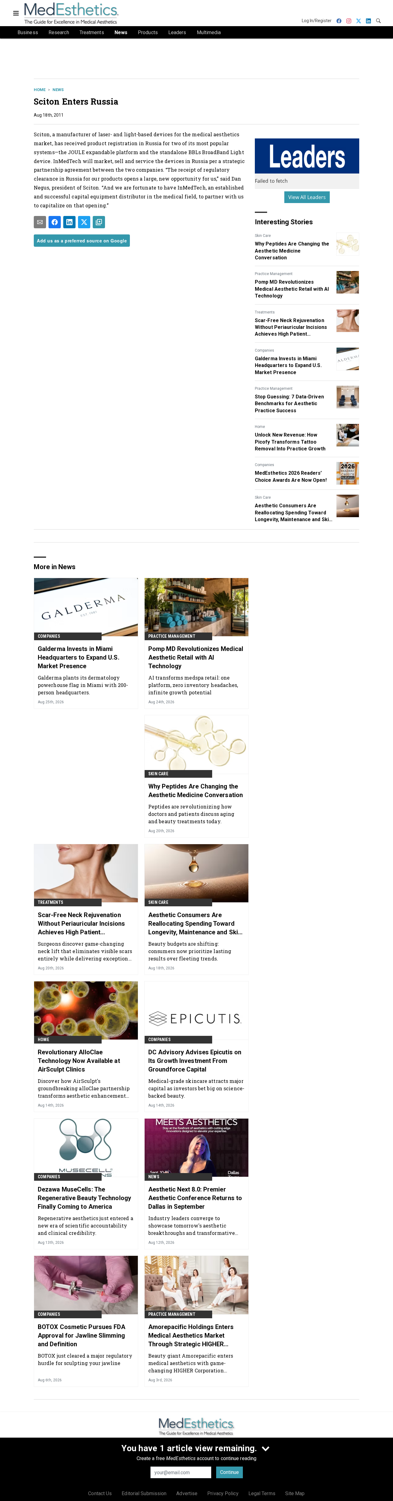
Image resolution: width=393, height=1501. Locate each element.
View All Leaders (307, 197)
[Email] (40, 222)
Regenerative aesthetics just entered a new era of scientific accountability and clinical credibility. (85, 1225)
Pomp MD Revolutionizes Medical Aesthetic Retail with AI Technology (292, 289)
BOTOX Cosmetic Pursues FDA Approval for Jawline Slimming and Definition (82, 1335)
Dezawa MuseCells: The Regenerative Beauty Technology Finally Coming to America (84, 1198)
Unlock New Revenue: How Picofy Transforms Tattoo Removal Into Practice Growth (290, 442)
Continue (229, 1472)
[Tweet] (84, 222)
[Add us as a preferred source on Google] (99, 222)
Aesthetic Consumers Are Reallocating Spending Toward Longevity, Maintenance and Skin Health (293, 513)
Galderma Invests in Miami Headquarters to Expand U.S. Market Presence (288, 365)
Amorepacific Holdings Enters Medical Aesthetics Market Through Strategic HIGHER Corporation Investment (191, 1335)
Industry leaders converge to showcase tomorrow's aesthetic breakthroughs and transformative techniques (191, 1225)
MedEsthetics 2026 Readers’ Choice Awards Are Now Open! (291, 476)
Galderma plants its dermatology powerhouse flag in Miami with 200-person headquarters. (83, 685)
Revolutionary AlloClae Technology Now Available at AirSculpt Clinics (79, 1060)
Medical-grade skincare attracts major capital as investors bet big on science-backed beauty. (196, 1088)
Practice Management (274, 274)
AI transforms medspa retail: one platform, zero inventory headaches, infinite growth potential (193, 685)
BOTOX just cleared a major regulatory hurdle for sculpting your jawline (85, 1359)
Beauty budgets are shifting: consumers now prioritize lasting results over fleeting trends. (189, 951)
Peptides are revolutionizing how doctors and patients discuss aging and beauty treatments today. (191, 813)
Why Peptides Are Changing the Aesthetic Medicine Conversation (292, 251)
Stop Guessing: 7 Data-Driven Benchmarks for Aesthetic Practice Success (289, 403)
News (58, 89)
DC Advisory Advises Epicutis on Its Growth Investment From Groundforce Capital (194, 1060)
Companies (264, 350)
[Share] (55, 222)
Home (39, 89)
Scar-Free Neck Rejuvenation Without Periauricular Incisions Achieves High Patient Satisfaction (291, 327)
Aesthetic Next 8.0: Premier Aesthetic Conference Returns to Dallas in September (195, 1198)
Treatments (265, 312)
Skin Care (263, 236)
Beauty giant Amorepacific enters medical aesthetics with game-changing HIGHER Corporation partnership (190, 1363)
